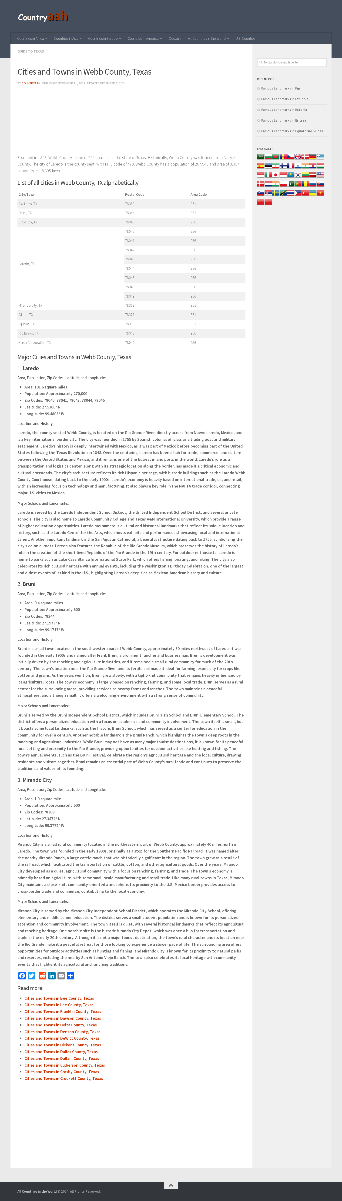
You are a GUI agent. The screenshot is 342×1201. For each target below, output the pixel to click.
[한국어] (298, 177)
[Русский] (313, 186)
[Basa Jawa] (283, 177)
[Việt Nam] (320, 195)
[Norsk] (261, 186)
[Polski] (283, 186)
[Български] (268, 159)
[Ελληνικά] (320, 159)
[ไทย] (290, 195)
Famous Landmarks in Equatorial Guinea (292, 131)
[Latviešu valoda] (313, 177)
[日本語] (275, 177)
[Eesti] (268, 168)
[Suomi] (283, 168)
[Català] (283, 159)
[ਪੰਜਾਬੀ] (275, 186)
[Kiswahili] (283, 195)
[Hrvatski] (313, 168)
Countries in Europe (103, 38)
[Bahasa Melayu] (320, 177)
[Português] (298, 186)
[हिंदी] (305, 168)
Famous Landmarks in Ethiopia (284, 99)
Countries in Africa (30, 38)
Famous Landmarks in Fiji (280, 88)
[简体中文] (261, 204)
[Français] (290, 168)
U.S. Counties (245, 38)
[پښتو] (290, 186)
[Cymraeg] (298, 159)
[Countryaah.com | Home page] (43, 16)
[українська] (313, 195)
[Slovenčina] (320, 186)
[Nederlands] (268, 186)
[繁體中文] (268, 204)
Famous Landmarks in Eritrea (283, 120)
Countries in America (143, 38)
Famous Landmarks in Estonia (284, 109)
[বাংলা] (275, 159)
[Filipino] (298, 195)
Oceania (175, 38)
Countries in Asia (66, 38)
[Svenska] (275, 195)
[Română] (305, 186)
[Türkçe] (305, 195)
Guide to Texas (30, 51)
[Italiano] (268, 177)
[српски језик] (268, 195)
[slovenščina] (261, 195)
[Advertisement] (131, 121)
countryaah (31, 83)
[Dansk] (305, 159)
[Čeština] (290, 159)
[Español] (261, 168)
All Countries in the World (207, 38)
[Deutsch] (313, 159)
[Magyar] (320, 168)
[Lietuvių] (305, 177)
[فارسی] (275, 168)
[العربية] (261, 159)
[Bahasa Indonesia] (261, 177)
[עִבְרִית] (298, 168)
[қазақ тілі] (290, 177)
